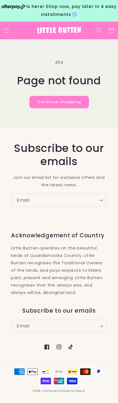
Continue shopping (59, 102)
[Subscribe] (101, 200)
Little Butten (50, 391)
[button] (7, 30)
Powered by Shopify (72, 391)
